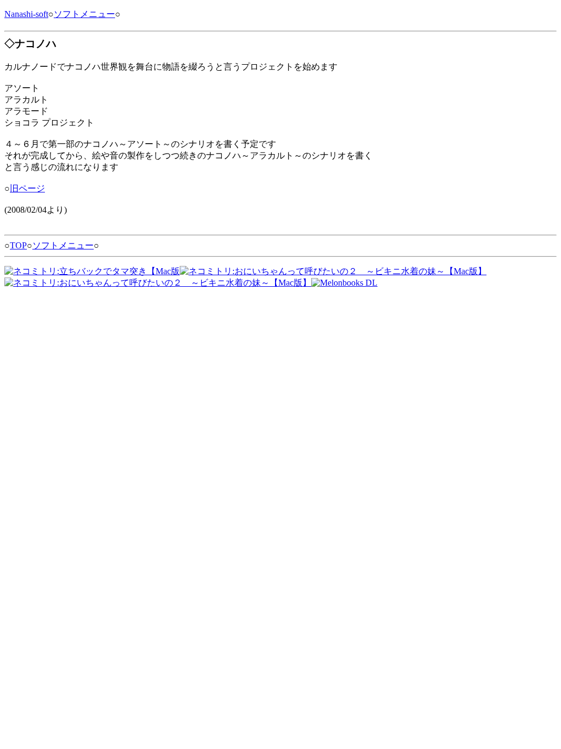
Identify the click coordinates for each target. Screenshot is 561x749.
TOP (18, 245)
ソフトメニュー (84, 14)
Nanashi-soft (26, 14)
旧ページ (27, 188)
